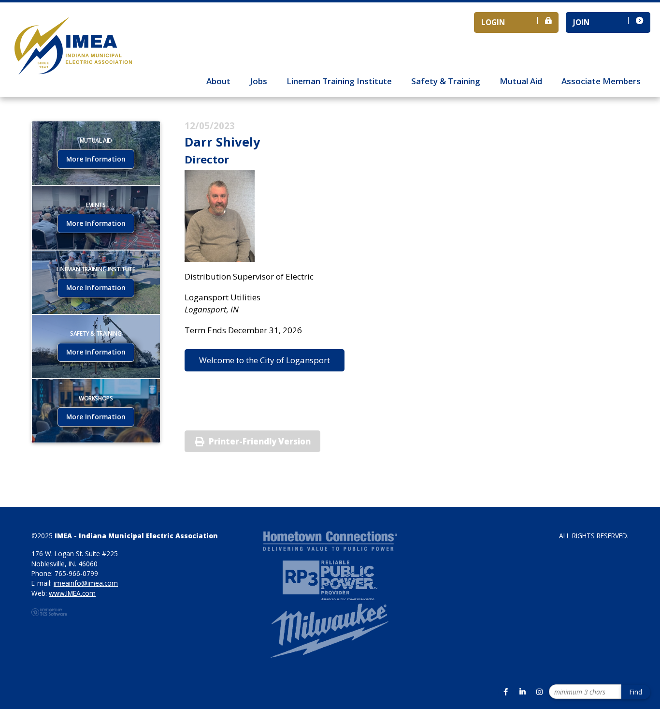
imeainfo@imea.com (86, 583)
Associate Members (601, 81)
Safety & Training (445, 81)
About (218, 81)
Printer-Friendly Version (260, 441)
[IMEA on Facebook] (505, 691)
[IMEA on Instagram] (539, 691)
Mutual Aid (521, 81)
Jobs (258, 81)
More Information (96, 158)
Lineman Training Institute (339, 81)
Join (581, 22)
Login (493, 22)
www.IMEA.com (72, 593)
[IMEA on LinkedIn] (522, 691)
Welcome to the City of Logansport (264, 360)
